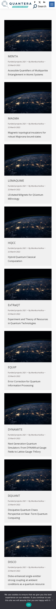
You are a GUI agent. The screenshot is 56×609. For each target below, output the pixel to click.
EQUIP (12, 367)
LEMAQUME (16, 180)
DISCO (12, 562)
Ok (28, 605)
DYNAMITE (15, 429)
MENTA (13, 56)
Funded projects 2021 (17, 61)
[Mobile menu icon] (52, 4)
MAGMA (13, 118)
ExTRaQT (14, 305)
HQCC (12, 243)
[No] (52, 600)
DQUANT (14, 496)
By (36, 61)
